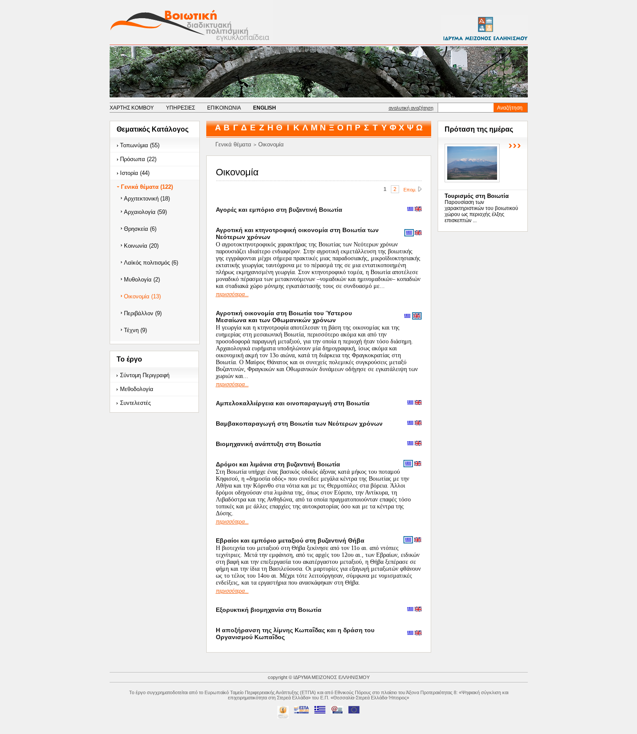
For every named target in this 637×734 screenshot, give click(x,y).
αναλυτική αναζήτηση (411, 107)
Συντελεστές (135, 403)
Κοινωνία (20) (141, 246)
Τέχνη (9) (135, 330)
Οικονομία (271, 144)
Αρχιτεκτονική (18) (147, 198)
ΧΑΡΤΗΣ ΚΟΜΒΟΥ (132, 108)
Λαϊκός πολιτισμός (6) (151, 262)
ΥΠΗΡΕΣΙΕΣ (180, 108)
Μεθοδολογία (136, 389)
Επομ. (409, 189)
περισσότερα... (232, 294)
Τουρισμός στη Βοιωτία (477, 196)
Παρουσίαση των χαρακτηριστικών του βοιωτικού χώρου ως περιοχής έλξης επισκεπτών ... (481, 211)
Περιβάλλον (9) (143, 313)
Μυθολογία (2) (142, 279)
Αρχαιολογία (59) (145, 212)
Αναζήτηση (510, 108)
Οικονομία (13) (142, 296)
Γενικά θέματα (233, 144)
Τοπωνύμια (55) (139, 145)
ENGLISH (264, 108)
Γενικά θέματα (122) (147, 187)
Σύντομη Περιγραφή (144, 375)
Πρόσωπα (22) (138, 159)
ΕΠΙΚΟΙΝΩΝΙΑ (224, 108)
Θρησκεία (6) (140, 229)
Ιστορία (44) (135, 173)
